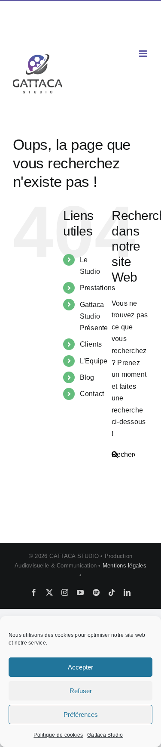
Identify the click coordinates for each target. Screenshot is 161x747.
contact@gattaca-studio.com (80, 33)
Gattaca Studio (105, 735)
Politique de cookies (58, 735)
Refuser (81, 690)
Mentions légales (124, 565)
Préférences (81, 714)
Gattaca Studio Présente (94, 316)
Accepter (80, 667)
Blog (87, 377)
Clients (91, 344)
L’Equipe (94, 361)
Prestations (97, 287)
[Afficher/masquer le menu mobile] (143, 53)
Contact (92, 393)
